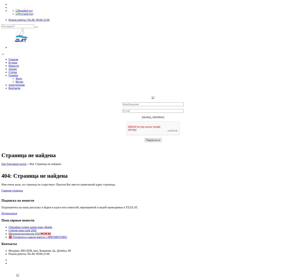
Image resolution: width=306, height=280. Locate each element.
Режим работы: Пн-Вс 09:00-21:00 (29, 19)
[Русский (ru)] (24, 13)
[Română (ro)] (24, 10)
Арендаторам (16, 84)
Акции (12, 68)
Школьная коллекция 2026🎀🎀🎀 (29, 233)
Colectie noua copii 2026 (22, 230)
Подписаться (9, 213)
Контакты (14, 88)
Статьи (12, 72)
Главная (13, 59)
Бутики (12, 62)
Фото (19, 78)
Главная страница (12, 190)
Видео (19, 81)
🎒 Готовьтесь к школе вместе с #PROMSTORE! (37, 237)
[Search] (36, 27)
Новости (13, 65)
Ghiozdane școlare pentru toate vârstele (30, 227)
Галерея (13, 75)
